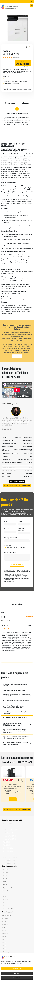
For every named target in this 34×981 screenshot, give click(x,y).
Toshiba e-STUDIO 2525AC (10, 857)
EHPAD (5, 885)
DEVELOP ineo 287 (13, 784)
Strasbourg (6, 951)
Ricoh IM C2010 (7, 842)
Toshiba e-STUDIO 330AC (9, 854)
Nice (4, 939)
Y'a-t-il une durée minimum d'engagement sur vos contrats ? (15, 685)
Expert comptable (7, 888)
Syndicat (5, 900)
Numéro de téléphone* (21, 529)
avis (17, 57)
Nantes (5, 936)
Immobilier (6, 891)
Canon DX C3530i (7, 824)
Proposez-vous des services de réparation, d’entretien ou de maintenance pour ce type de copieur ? (16, 737)
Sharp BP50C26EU (8, 848)
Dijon (4, 921)
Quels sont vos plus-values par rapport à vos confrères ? (16, 718)
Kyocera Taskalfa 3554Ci (9, 839)
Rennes (5, 945)
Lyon (4, 930)
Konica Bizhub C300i (8, 833)
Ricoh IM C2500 (7, 845)
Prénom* (20, 521)
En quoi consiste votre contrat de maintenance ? (14, 690)
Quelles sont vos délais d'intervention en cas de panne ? (16, 701)
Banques (5, 906)
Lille (4, 927)
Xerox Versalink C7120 (9, 860)
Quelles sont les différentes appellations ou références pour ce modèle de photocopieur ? (16, 743)
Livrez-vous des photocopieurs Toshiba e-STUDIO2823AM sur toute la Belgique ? (13, 724)
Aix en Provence (7, 915)
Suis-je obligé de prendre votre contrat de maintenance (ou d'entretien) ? (16, 695)
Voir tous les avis (6, 620)
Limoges (5, 924)
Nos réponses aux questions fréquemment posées (17, 89)
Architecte (5, 870)
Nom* (6, 521)
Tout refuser (17, 973)
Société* (6, 529)
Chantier (5, 879)
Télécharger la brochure (17, 481)
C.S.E (4, 882)
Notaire (5, 894)
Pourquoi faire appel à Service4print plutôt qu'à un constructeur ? (15, 712)
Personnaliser (17, 978)
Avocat (5, 876)
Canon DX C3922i (7, 827)
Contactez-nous (17, 356)
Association (6, 873)
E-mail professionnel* (10, 538)
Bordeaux (5, 918)
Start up (5, 897)
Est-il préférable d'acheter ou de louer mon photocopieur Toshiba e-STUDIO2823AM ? (13, 706)
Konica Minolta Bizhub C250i (10, 830)
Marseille (5, 933)
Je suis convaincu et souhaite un (17, 485)
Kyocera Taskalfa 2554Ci (9, 836)
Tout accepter (17, 968)
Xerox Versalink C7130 (9, 863)
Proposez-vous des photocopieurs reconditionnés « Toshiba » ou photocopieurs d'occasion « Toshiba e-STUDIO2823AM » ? (15, 730)
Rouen (5, 948)
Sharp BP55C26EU (8, 851)
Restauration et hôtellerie (9, 909)
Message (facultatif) (10, 552)
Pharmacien (6, 903)
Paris (4, 942)
